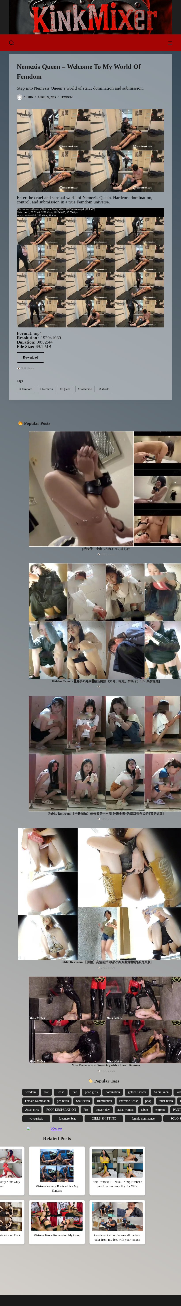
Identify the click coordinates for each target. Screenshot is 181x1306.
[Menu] (170, 43)
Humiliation (104, 1101)
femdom (25, 389)
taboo (144, 1109)
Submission (161, 1092)
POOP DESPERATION (61, 1109)
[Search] (11, 42)
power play (103, 1109)
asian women (125, 1109)
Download (30, 357)
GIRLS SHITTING (104, 1118)
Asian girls (32, 1109)
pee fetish (63, 1101)
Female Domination (37, 1101)
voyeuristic (36, 1118)
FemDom (66, 97)
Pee (74, 1092)
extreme (160, 1109)
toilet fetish (166, 1101)
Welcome (85, 389)
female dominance (143, 1118)
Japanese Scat (67, 1118)
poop (148, 1101)
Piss (85, 1109)
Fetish (60, 1092)
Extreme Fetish (128, 1101)
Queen (65, 389)
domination (113, 1092)
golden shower (137, 1092)
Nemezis (46, 389)
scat (46, 1092)
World (104, 389)
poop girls (91, 1092)
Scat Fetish (83, 1101)
